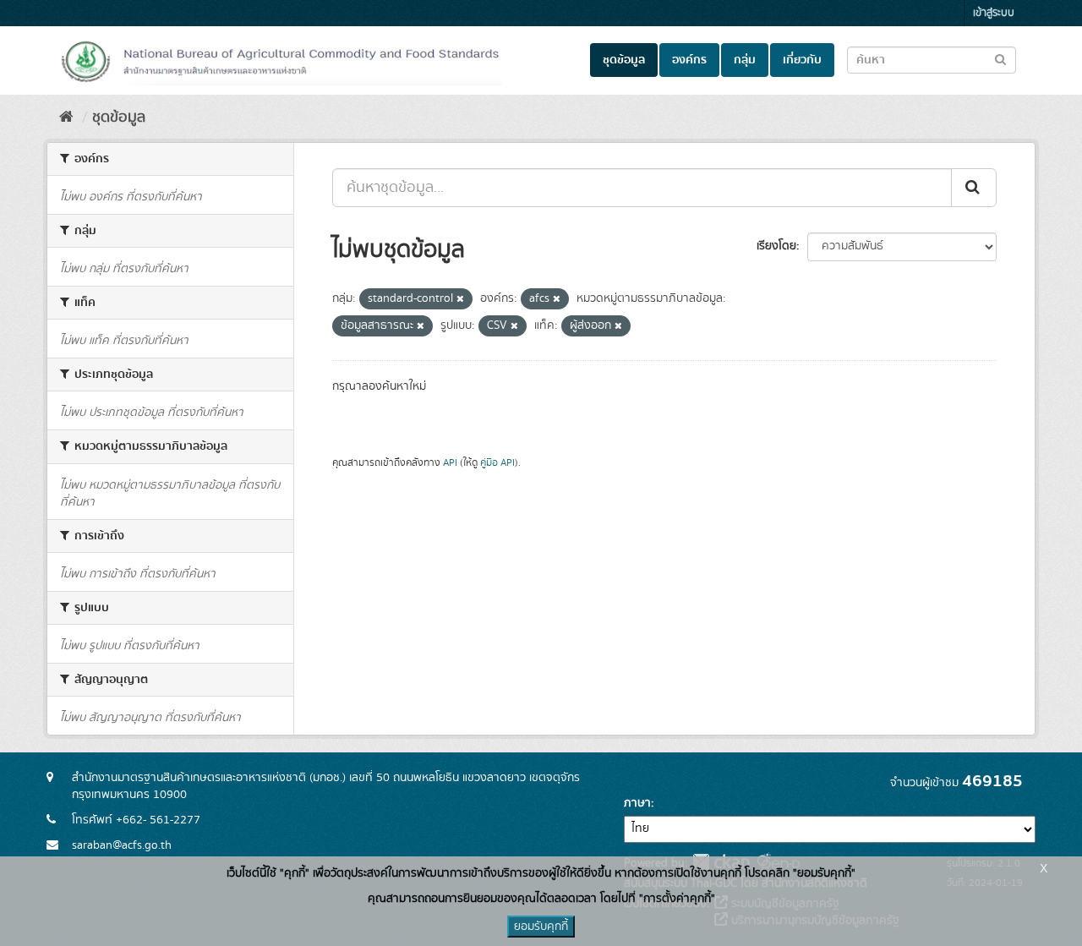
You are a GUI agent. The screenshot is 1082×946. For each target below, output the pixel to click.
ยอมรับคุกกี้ (541, 926)
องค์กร (689, 60)
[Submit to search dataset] (1000, 59)
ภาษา (637, 803)
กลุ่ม (745, 60)
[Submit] (974, 187)
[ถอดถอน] (460, 299)
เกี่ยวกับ (802, 60)
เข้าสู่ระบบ (993, 13)
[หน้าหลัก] (66, 118)
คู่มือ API (497, 463)
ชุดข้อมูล (624, 60)
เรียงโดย (776, 246)
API (450, 463)
